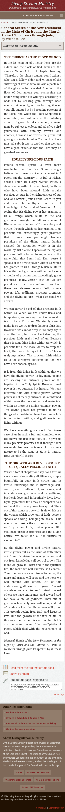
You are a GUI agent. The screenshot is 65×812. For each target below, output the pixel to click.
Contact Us (41, 808)
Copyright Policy (56, 808)
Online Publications (17, 712)
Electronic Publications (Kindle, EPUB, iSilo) (31, 723)
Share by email (19, 673)
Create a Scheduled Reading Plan (25, 718)
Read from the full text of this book (32, 667)
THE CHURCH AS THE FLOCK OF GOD (30, 22)
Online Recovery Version (20, 729)
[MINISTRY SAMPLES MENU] (59, 15)
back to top (59, 694)
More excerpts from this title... (21, 45)
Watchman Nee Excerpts (18, 780)
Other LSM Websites (32, 787)
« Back (4, 22)
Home (19, 772)
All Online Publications (47, 780)
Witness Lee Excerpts (38, 772)
